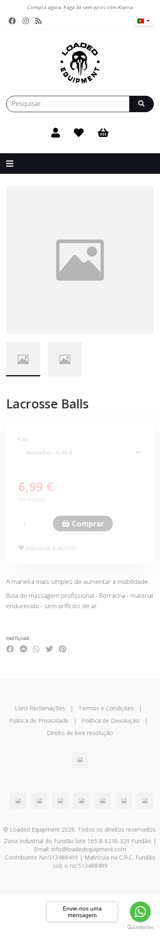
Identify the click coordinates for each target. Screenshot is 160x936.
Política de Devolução (110, 720)
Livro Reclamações (40, 708)
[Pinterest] (62, 648)
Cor (23, 439)
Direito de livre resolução (80, 733)
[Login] (55, 132)
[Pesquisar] (141, 104)
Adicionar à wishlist (50, 548)
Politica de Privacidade (39, 720)
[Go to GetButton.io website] (140, 927)
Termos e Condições (106, 708)
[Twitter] (49, 648)
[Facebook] (12, 21)
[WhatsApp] (36, 648)
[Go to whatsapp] (140, 911)
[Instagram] (25, 21)
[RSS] (38, 21)
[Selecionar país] (143, 21)
